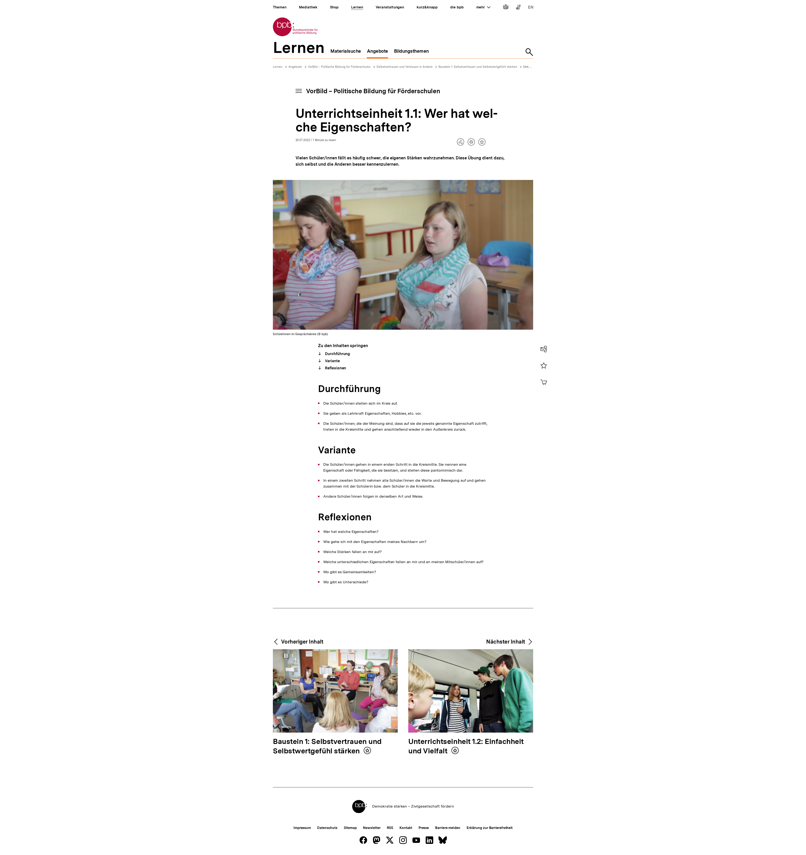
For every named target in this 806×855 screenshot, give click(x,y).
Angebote (295, 66)
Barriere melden (447, 828)
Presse (424, 828)
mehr (483, 7)
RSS (390, 828)
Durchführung (337, 353)
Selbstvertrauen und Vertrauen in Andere (405, 66)
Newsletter (371, 828)
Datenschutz (327, 828)
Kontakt (405, 828)
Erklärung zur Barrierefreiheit (490, 828)
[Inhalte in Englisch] (530, 8)
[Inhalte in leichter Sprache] (505, 8)
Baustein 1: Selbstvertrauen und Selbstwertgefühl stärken (477, 66)
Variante (332, 361)
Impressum (302, 828)
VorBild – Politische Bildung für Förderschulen (339, 66)
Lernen (277, 66)
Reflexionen (335, 368)
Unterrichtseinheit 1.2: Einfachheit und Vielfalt (466, 746)
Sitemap (350, 828)
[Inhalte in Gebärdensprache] (518, 8)
